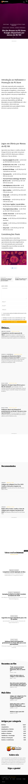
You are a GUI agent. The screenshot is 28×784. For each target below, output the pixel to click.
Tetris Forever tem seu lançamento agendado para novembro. (6, 279)
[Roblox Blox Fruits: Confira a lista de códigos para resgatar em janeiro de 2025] (14, 499)
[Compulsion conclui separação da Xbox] (14, 345)
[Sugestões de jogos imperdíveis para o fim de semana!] (14, 398)
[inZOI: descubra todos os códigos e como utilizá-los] (5, 678)
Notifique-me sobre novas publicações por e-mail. (14, 319)
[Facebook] (9, 73)
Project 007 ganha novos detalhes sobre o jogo (21, 279)
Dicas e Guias (4, 383)
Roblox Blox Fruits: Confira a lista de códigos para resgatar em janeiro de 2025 (12, 510)
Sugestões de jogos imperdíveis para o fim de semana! (14, 618)
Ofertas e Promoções (20, 27)
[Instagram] (15, 771)
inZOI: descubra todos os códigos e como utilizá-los (17, 676)
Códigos (3, 482)
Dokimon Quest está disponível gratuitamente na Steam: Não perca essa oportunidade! (13, 411)
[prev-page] (12, 651)
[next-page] (15, 651)
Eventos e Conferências (7, 354)
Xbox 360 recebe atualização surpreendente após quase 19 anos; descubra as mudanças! (18, 684)
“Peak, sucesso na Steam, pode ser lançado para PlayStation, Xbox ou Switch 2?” (17, 668)
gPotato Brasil (13, 777)
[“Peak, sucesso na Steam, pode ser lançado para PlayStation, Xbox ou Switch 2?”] (5, 669)
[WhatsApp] (19, 73)
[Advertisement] (14, 56)
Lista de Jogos (6, 24)
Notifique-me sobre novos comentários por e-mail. (14, 317)
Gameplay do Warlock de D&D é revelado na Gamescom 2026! (14, 594)
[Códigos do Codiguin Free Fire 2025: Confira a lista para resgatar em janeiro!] (14, 475)
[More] (22, 73)
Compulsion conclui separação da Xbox (14, 572)
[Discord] (9, 771)
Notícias (12, 27)
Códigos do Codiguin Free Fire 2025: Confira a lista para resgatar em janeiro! (12, 486)
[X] (12, 73)
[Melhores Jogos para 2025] (5, 714)
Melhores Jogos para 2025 (17, 711)
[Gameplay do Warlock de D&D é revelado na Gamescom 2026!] (14, 369)
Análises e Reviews (6, 331)
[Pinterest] (16, 73)
